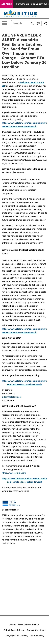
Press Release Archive (28, 624)
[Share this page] (45, 23)
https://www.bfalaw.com (14, 473)
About (13, 624)
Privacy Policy (37, 635)
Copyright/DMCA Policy (16, 635)
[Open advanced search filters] (38, 23)
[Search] (32, 23)
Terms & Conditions (36, 630)
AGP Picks (7, 4)
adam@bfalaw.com (11, 397)
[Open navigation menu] (4, 23)
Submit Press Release (14, 630)
